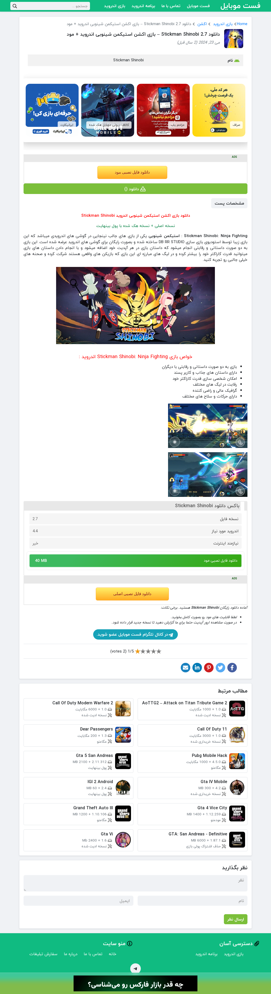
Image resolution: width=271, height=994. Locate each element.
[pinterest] (209, 667)
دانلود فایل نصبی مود (132, 172)
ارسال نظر (235, 919)
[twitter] (220, 667)
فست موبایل (198, 6)
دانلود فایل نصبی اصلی (132, 594)
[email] (185, 667)
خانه (112, 953)
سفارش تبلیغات (43, 953)
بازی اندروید (114, 6)
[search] (14, 6)
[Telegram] (135, 968)
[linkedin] (197, 667)
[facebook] (232, 667)
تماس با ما (170, 6)
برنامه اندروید (143, 6)
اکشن (202, 23)
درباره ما (70, 953)
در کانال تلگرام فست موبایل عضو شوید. (132, 634)
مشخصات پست (229, 203)
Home (242, 23)
